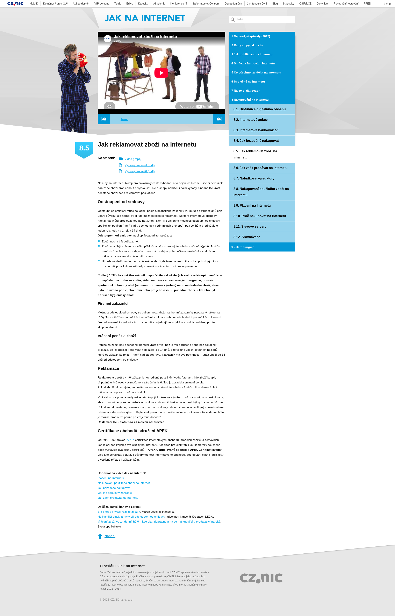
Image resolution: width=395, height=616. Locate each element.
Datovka (143, 3)
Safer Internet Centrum (206, 3)
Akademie (159, 3)
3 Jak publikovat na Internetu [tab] (252, 54)
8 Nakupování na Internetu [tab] (250, 99)
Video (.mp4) (133, 159)
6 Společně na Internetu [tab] (248, 81)
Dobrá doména (233, 3)
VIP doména (101, 3)
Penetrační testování (346, 3)
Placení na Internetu (111, 478)
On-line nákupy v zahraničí (115, 492)
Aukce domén (81, 3)
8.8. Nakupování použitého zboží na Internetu (261, 192)
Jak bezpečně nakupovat (114, 487)
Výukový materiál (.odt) (140, 165)
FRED (367, 3)
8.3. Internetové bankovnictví (256, 130)
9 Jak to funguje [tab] (242, 247)
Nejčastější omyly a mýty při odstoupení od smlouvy (131, 516)
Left (104, 119)
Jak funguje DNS (257, 3)
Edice (129, 3)
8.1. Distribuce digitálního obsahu (260, 109)
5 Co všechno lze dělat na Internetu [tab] (256, 72)
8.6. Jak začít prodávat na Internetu (261, 168)
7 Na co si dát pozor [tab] (245, 90)
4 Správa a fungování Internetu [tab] (253, 63)
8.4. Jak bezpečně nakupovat (256, 140)
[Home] (145, 19)
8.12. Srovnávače (247, 237)
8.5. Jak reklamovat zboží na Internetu (255, 154)
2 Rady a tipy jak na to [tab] (247, 45)
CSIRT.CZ (305, 3)
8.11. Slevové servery (250, 226)
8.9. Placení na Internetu (252, 205)
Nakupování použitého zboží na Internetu (124, 482)
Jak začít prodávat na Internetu (118, 497)
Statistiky (288, 3)
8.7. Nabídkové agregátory (254, 178)
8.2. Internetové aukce (251, 119)
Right (219, 119)
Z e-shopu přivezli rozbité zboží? (119, 511)
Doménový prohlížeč (55, 3)
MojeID (34, 3)
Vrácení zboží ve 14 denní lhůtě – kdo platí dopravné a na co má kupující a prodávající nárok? (159, 521)
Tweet (124, 119)
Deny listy (323, 3)
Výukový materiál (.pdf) (140, 171)
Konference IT (178, 3)
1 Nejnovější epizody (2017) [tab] (250, 36)
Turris (117, 3)
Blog (275, 3)
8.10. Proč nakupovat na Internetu (260, 216)
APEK (130, 439)
